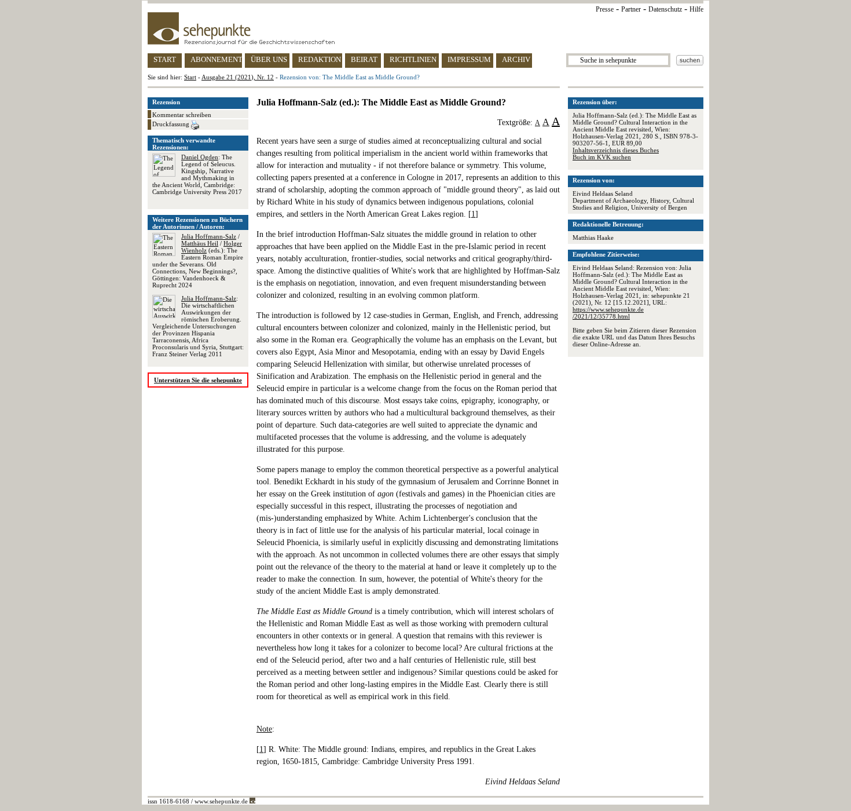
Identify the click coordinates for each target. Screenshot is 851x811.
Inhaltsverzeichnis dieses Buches (616, 150)
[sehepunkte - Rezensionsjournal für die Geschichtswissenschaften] (425, 28)
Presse (605, 9)
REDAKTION (319, 59)
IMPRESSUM (469, 59)
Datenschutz (665, 9)
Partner (631, 9)
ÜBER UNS (269, 59)
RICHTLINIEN (413, 59)
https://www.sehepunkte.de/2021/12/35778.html (608, 313)
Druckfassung (171, 123)
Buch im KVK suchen (602, 157)
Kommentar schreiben (181, 114)
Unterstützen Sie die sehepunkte (198, 380)
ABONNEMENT (216, 59)
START (164, 59)
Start (190, 77)
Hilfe (696, 9)
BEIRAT (364, 59)
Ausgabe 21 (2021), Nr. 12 (237, 77)
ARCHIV (516, 59)
